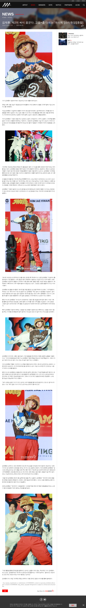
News (10, 17)
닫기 (83, 605)
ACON (78, 5)
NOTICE (58, 5)
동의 (72, 605)
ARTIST (25, 5)
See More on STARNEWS (46, 591)
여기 (45, 606)
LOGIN (78, 0)
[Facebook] (41, 599)
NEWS (33, 5)
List (5, 591)
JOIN (73, 0)
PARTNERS (68, 5)
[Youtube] (44, 599)
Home (4, 17)
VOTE (50, 5)
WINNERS (42, 5)
